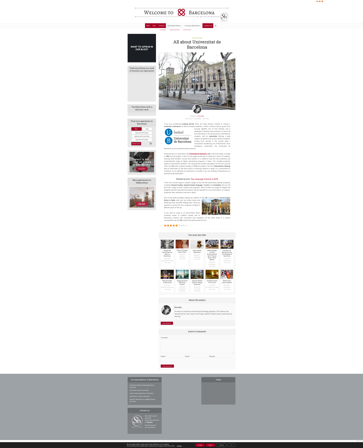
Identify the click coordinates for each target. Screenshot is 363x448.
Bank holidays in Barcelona (167, 281)
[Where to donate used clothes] (182, 244)
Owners (161, 26)
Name (163, 356)
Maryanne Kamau (168, 260)
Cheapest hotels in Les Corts (212, 281)
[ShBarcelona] (181, 13)
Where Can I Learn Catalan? (227, 281)
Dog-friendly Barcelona (197, 251)
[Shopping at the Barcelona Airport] (182, 274)
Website (212, 356)
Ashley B (227, 287)
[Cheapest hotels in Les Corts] (212, 274)
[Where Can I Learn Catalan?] (226, 274)
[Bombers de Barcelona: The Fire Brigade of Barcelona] (226, 244)
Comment (164, 338)
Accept (200, 445)
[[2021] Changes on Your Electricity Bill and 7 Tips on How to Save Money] (212, 244)
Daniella (213, 264)
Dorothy (201, 116)
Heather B (183, 289)
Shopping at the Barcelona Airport (182, 282)
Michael (198, 257)
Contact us (208, 26)
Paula (183, 257)
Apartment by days (141, 139)
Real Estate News (173, 26)
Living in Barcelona (192, 26)
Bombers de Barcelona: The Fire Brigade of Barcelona (227, 253)
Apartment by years (141, 133)
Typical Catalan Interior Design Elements (197, 282)
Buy (154, 26)
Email (187, 356)
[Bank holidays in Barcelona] (167, 274)
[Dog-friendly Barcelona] (197, 244)
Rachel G (227, 260)
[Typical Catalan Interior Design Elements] (197, 274)
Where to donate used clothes (182, 251)
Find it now (136, 144)
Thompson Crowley (212, 287)
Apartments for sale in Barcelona (140, 396)
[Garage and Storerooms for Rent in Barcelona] (167, 244)
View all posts (167, 323)
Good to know (197, 38)
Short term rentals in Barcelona (139, 390)
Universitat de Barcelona (198, 154)
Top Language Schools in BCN (204, 179)
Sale (147, 129)
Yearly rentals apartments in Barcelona (141, 393)
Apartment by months (141, 136)
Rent (148, 26)
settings (179, 446)
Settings (221, 445)
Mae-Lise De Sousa (168, 287)
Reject (210, 445)
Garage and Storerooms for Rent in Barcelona (167, 253)
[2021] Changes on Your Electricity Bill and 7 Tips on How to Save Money (212, 255)
